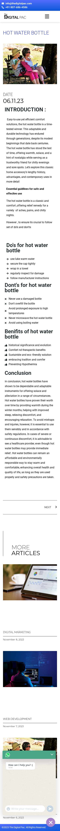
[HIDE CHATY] (50, 822)
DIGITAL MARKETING (17, 632)
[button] (47, 16)
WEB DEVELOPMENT (17, 718)
